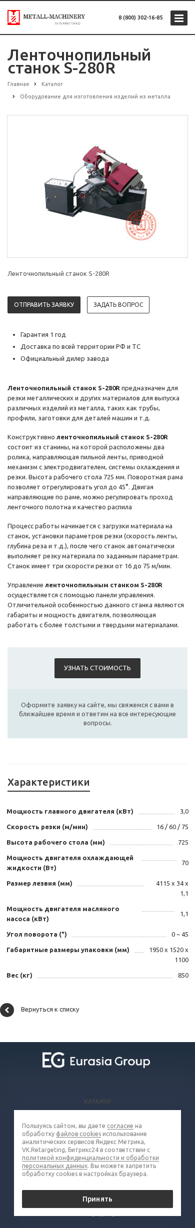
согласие (120, 1126)
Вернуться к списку (50, 1009)
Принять (97, 1199)
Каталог (98, 1102)
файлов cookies (78, 1134)
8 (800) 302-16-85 (140, 17)
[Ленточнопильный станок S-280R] (97, 185)
